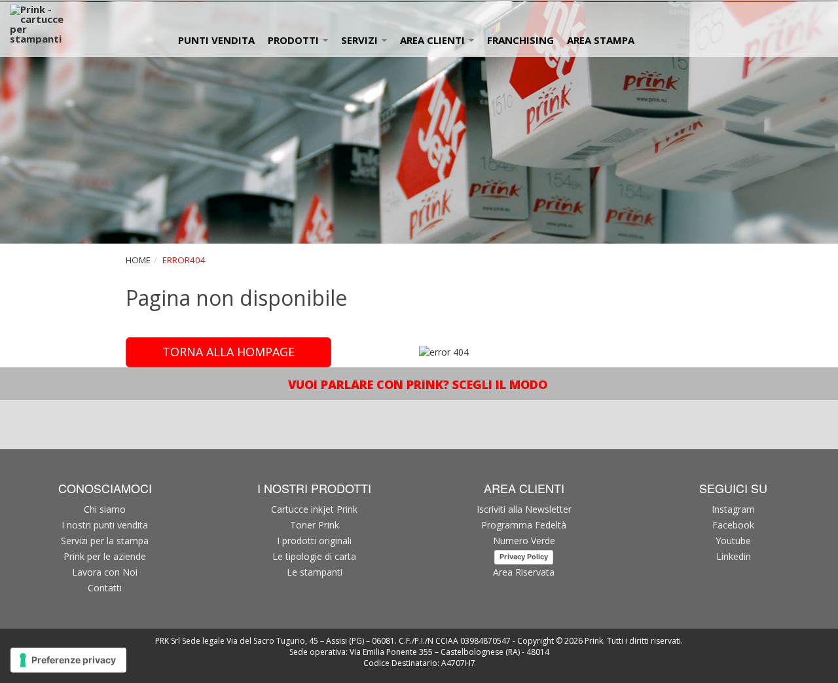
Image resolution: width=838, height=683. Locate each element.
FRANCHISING (520, 39)
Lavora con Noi (104, 572)
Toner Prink (314, 525)
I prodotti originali (314, 540)
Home (138, 260)
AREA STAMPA (600, 39)
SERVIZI (360, 39)
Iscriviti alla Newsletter (524, 509)
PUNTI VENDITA (216, 39)
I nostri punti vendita (105, 525)
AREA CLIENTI (433, 39)
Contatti (105, 587)
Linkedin (733, 556)
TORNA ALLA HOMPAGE (228, 352)
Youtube (733, 540)
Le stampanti (314, 572)
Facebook (733, 525)
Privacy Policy (524, 556)
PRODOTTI (294, 39)
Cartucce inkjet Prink (314, 509)
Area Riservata (524, 572)
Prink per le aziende (105, 556)
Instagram (733, 509)
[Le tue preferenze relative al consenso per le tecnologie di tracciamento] (68, 660)
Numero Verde (524, 540)
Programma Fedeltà (523, 525)
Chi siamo (105, 509)
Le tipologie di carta (314, 556)
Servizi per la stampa (105, 540)
